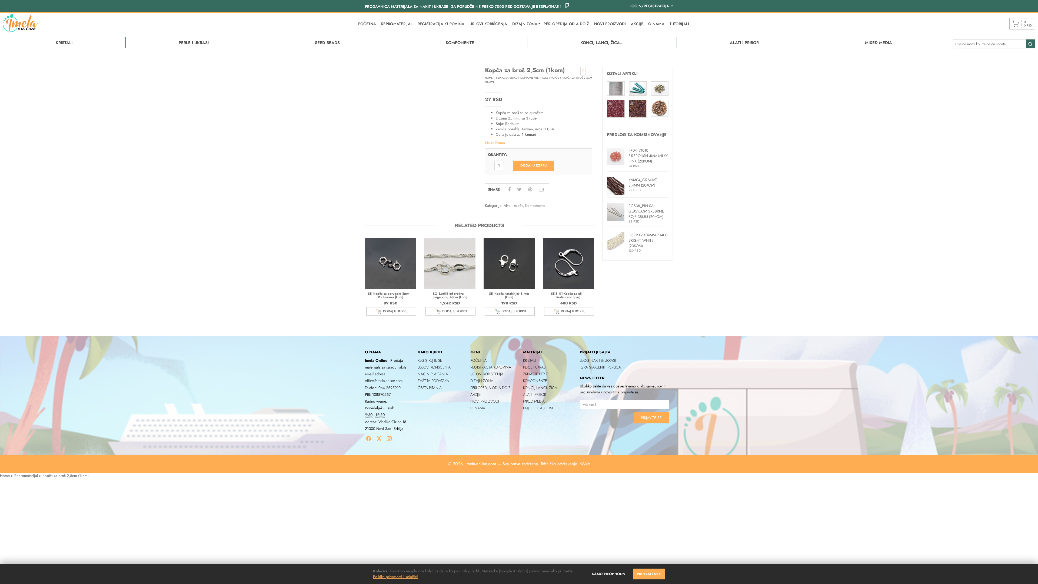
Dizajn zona (481, 380)
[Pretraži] (1030, 44)
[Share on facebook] (509, 189)
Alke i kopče (550, 78)
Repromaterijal (396, 23)
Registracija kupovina (441, 23)
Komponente (529, 78)
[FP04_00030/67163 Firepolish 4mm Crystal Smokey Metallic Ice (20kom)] (659, 88)
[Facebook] (368, 438)
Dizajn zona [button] (524, 23)
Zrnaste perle (535, 374)
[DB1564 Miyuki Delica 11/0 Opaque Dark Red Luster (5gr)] (615, 108)
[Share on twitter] (519, 189)
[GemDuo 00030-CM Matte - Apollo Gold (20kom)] (659, 107)
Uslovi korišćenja (488, 23)
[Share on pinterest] (530, 189)
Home (489, 78)
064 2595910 (389, 387)
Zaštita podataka (433, 380)
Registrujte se (430, 360)
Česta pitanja (430, 387)
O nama (656, 23)
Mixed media (534, 401)
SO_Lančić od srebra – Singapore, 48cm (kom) (449, 295)
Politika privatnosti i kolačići (395, 576)
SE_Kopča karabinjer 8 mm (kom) (509, 295)
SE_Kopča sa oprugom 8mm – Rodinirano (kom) (390, 295)
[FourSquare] (567, 6)
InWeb (584, 464)
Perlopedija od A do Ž (566, 23)
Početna (367, 23)
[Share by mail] (541, 189)
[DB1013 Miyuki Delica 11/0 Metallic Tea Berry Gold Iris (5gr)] (637, 108)
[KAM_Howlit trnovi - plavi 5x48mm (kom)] (637, 88)
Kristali (529, 360)
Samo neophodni (609, 573)
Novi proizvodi (610, 23)
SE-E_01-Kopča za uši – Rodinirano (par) (568, 295)
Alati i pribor (534, 394)
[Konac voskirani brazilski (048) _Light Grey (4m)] (615, 88)
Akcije (637, 23)
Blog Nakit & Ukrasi (598, 360)
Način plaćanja (433, 374)
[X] (379, 438)
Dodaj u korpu (533, 165)
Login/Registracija (649, 6)
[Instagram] (389, 438)
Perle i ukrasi (534, 367)
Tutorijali (679, 23)
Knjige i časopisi (538, 408)
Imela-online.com (480, 464)
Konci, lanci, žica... (541, 387)
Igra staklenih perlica (600, 367)
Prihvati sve (649, 573)
